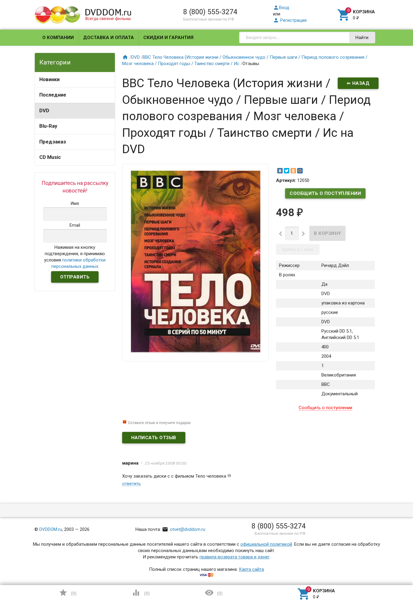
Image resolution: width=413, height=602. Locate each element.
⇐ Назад (358, 83)
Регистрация (290, 20)
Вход (281, 7)
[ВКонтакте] (280, 170)
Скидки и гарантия (168, 37)
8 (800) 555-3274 (210, 12)
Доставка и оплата (108, 37)
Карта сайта (251, 569)
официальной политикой (266, 544)
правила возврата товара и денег (235, 557)
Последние (52, 95)
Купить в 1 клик (298, 249)
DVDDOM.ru (50, 529)
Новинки (49, 79)
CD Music (50, 157)
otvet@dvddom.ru (183, 529)
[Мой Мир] (300, 170)
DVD (44, 110)
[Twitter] (286, 170)
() (68, 592)
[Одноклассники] (293, 170)
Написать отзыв (153, 437)
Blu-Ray (48, 126)
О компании (58, 37)
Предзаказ (52, 142)
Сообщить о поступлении (325, 193)
